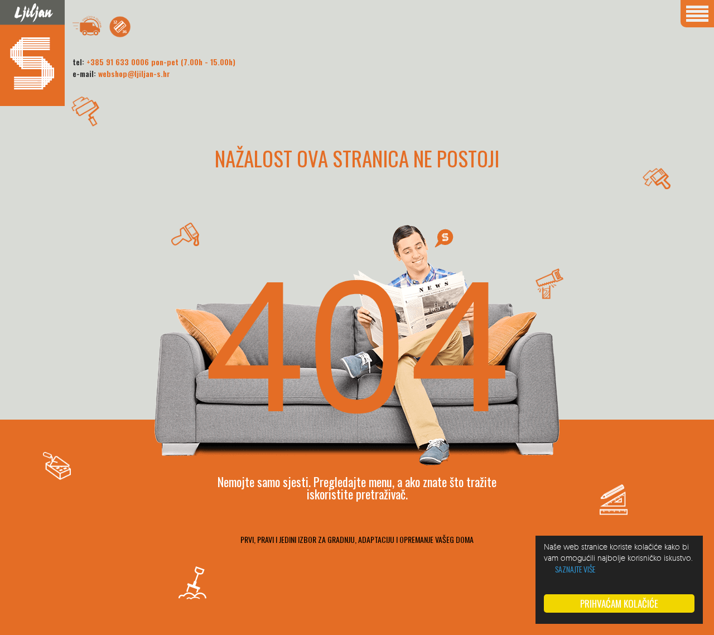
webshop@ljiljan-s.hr (134, 73)
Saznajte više (575, 569)
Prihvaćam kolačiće (619, 603)
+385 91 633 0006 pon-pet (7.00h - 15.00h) (160, 62)
